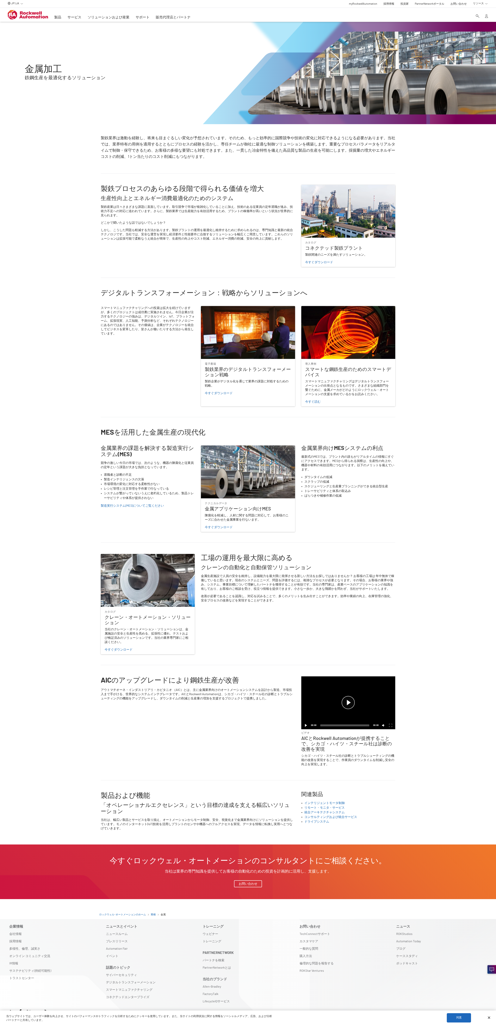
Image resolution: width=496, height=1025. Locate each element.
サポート (143, 17)
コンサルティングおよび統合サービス (330, 817)
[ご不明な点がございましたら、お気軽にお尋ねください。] (491, 969)
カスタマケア (309, 941)
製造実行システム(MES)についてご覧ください (132, 505)
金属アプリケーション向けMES (222, 447)
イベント (112, 956)
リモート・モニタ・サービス (324, 807)
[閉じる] (489, 1017)
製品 (57, 17)
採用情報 (15, 941)
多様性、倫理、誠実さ (24, 948)
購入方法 (306, 956)
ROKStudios (404, 934)
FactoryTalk (210, 994)
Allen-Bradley (212, 986)
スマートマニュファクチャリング (129, 989)
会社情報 (15, 934)
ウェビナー (210, 934)
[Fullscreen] (390, 725)
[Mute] (383, 725)
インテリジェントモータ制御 (324, 803)
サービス (74, 17)
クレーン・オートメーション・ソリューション (133, 556)
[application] (348, 702)
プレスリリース (117, 941)
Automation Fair (117, 948)
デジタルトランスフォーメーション (131, 982)
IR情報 (13, 963)
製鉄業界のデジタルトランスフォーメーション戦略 (236, 308)
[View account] (486, 16)
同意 (459, 1017)
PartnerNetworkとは (217, 967)
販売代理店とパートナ (173, 17)
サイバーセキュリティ (121, 975)
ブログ (401, 948)
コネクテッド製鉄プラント (319, 187)
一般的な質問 (309, 948)
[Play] (305, 725)
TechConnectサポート (315, 934)
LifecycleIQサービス (216, 1001)
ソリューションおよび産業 (108, 17)
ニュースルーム (117, 934)
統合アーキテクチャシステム (324, 812)
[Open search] (477, 16)
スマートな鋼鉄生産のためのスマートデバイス (333, 308)
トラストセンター (21, 978)
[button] (348, 702)
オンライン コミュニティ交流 (29, 956)
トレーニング (212, 941)
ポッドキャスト (407, 963)
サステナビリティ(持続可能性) (30, 970)
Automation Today (408, 941)
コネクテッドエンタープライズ (127, 997)
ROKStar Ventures (312, 970)
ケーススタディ (407, 956)
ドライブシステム (316, 821)
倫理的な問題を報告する (317, 963)
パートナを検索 (213, 960)
